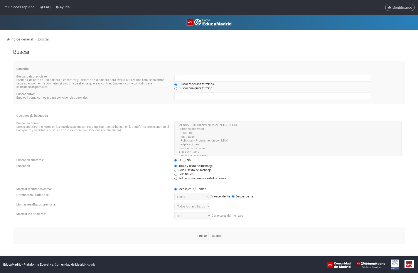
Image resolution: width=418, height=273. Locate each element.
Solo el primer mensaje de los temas (202, 178)
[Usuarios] (288, 133)
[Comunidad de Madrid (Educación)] (339, 265)
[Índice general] (209, 22)
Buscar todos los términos (196, 84)
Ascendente (221, 196)
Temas (201, 189)
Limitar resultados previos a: (36, 204)
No (188, 160)
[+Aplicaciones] (288, 145)
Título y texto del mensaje (195, 166)
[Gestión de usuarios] (288, 148)
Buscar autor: (25, 94)
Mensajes (184, 189)
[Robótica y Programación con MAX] (288, 141)
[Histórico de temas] (288, 129)
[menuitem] (46, 7)
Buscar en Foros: (27, 123)
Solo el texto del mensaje (194, 170)
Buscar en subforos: (30, 160)
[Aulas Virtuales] (288, 152)
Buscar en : (24, 166)
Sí (179, 160)
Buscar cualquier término (195, 88)
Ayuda (91, 264)
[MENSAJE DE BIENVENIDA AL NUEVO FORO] (288, 125)
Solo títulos (186, 174)
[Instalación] (288, 137)
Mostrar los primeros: (31, 214)
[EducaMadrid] (371, 265)
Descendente (244, 196)
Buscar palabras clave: (32, 76)
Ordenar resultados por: (32, 195)
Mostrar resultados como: (34, 189)
